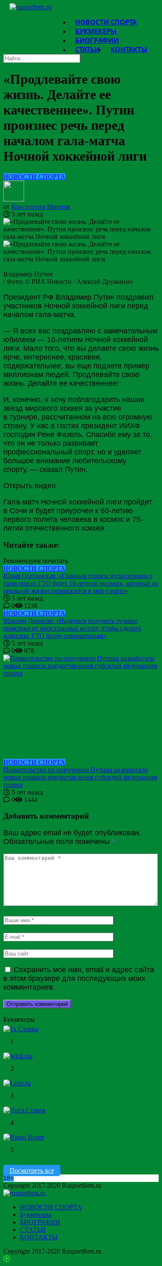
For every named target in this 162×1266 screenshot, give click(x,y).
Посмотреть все (32, 1170)
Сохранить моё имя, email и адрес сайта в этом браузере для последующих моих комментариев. (78, 978)
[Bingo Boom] (23, 1137)
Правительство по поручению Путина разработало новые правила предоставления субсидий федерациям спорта (80, 777)
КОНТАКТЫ (128, 49)
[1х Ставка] (20, 1029)
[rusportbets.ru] (31, 6)
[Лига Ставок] (24, 1110)
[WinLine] (18, 1056)
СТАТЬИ (87, 49)
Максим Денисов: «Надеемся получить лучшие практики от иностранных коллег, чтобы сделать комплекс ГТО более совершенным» (72, 628)
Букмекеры (36, 1214)
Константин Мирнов (40, 206)
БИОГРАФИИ (40, 1222)
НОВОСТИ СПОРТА (34, 176)
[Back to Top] (6, 1258)
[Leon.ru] (17, 1083)
